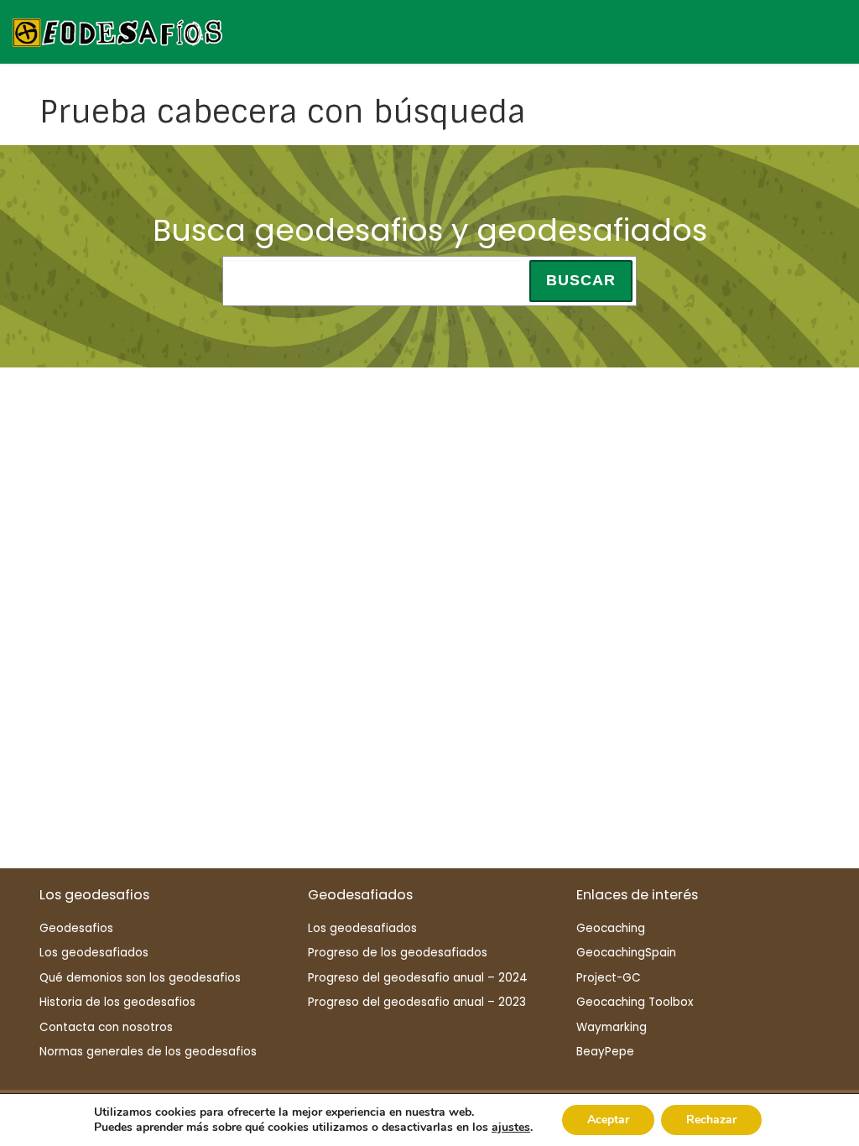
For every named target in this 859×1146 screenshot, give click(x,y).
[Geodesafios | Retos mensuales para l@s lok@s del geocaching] (117, 30)
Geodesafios (76, 928)
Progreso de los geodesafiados (397, 953)
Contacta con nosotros (106, 1027)
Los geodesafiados (93, 953)
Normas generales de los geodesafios (148, 1052)
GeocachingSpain (626, 953)
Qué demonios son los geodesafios (140, 978)
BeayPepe (605, 1052)
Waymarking (611, 1027)
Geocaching (610, 928)
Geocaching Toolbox (634, 1002)
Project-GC (608, 978)
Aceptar (608, 1120)
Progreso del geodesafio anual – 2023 (417, 1002)
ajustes (511, 1127)
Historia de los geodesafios (117, 1002)
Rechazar (711, 1120)
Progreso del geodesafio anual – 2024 (418, 978)
